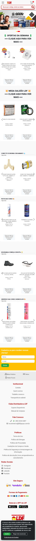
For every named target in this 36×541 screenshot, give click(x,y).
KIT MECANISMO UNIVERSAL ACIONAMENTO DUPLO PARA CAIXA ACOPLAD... (27, 65)
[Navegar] (3, 21)
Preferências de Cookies (11, 537)
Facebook (7, 468)
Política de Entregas (18, 439)
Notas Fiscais (11, 377)
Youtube (6, 473)
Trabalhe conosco (18, 394)
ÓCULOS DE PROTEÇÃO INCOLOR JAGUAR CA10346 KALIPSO (27, 274)
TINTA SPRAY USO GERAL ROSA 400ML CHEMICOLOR (27, 322)
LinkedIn (6, 471)
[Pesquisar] (33, 7)
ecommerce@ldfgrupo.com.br (19, 423)
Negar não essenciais (19, 534)
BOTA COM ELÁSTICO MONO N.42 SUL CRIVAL (9, 273)
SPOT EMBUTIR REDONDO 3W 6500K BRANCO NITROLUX (9, 65)
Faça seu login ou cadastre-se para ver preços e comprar (9, 81)
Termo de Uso (18, 436)
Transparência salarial (18, 398)
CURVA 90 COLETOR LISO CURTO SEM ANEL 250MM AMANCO (27, 176)
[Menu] (2, 2)
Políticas (18, 432)
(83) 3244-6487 (20, 421)
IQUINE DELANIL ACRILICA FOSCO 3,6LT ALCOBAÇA (27, 220)
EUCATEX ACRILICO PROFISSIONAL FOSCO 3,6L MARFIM (27, 121)
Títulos (27, 374)
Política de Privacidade (18, 443)
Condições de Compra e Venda (18, 446)
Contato (18, 388)
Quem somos (18, 391)
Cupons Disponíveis (18, 408)
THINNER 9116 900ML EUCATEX (9, 220)
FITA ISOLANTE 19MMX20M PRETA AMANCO (9, 120)
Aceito (7, 534)
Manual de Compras (18, 411)
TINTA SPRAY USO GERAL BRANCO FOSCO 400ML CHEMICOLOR (9, 323)
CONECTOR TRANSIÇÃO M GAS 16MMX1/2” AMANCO (9, 175)
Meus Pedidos (11, 374)
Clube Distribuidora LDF (18, 404)
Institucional (18, 384)
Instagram (7, 466)
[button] (16, 31)
